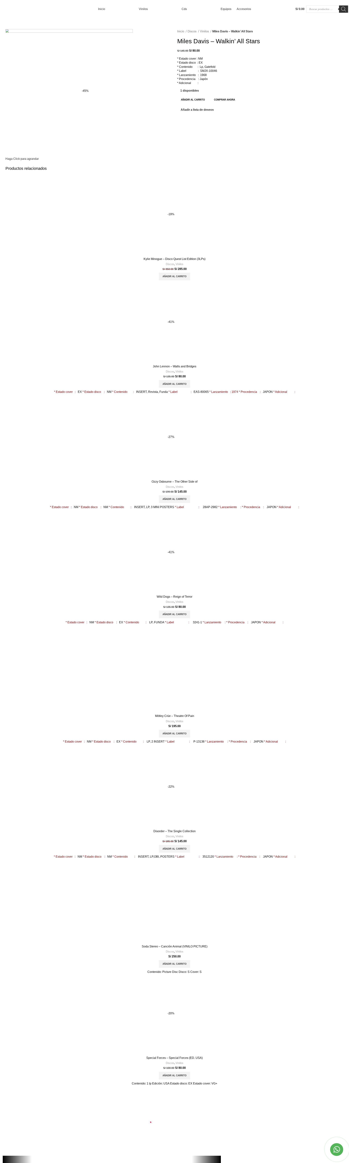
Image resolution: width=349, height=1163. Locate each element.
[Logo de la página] (12, 8)
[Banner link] (174, 581)
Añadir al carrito (193, 99)
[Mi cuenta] (281, 9)
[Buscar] (343, 9)
